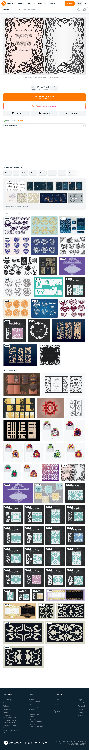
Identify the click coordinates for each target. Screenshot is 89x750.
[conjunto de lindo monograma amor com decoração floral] (44, 307)
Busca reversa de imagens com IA (9, 720)
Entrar (79, 3)
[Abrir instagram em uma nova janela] (29, 741)
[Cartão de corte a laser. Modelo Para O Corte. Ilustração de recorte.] (14, 329)
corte (33, 172)
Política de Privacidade (76, 742)
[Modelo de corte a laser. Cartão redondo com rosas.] (39, 329)
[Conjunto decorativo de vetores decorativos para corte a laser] (44, 245)
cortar (42, 172)
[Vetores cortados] (48, 286)
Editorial (41, 3)
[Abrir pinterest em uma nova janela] (36, 741)
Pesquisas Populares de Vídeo (33, 725)
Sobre (55, 707)
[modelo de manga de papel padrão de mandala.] (52, 429)
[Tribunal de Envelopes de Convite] (72, 265)
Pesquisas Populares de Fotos (35, 719)
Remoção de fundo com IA (10, 725)
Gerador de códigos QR (10, 730)
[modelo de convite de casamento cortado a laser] (48, 265)
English (79, 698)
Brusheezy (7, 698)
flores (7, 172)
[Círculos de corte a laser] (44, 224)
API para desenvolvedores (9, 715)
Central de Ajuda (56, 699)
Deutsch (79, 708)
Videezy (6, 705)
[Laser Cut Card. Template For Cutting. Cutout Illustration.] (75, 534)
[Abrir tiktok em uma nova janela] (39, 741)
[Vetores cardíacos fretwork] (16, 245)
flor (16, 172)
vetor (24, 172)
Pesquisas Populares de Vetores (33, 713)
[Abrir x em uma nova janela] (43, 741)
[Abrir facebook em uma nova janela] (25, 741)
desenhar (72, 172)
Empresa (6, 708)
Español (79, 702)
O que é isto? (21, 121)
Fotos (20, 3)
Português (80, 705)
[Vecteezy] (3, 3)
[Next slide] (80, 171)
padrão (52, 172)
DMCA (31, 703)
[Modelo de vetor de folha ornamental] (73, 471)
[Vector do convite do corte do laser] (72, 224)
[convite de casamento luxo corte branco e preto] (65, 594)
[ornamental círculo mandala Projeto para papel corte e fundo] (50, 407)
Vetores (10, 3)
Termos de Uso (63, 742)
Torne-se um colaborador (57, 711)
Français (79, 711)
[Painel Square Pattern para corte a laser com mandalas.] (50, 471)
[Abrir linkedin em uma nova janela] (32, 741)
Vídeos (30, 3)
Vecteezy (6, 702)
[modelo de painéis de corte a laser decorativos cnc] (20, 265)
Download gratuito (44, 97)
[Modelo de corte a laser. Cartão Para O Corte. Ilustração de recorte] (75, 286)
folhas (62, 172)
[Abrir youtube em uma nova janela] (46, 741)
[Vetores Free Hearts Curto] (72, 307)
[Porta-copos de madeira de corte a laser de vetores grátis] (16, 307)
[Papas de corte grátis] (16, 224)
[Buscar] (78, 9)
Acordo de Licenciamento (34, 699)
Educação (6, 711)
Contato (56, 703)
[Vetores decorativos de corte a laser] (18, 286)
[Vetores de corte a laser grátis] (72, 245)
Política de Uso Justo (75, 743)
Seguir (54, 89)
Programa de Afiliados (33, 707)
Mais (51, 3)
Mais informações (11, 125)
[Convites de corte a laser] (48, 492)
